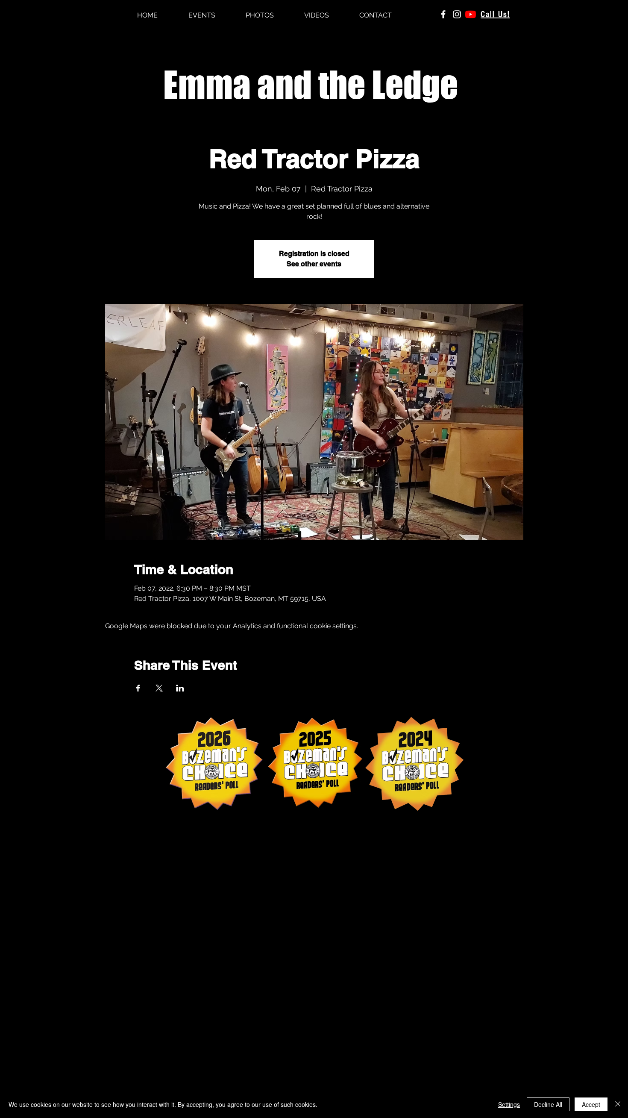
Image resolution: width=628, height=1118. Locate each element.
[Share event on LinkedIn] (180, 688)
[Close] (618, 1104)
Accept (591, 1104)
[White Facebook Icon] (443, 14)
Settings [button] (509, 1104)
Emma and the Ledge (310, 84)
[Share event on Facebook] (138, 688)
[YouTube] (470, 14)
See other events (314, 264)
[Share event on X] (159, 688)
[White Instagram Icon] (457, 14)
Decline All (548, 1104)
